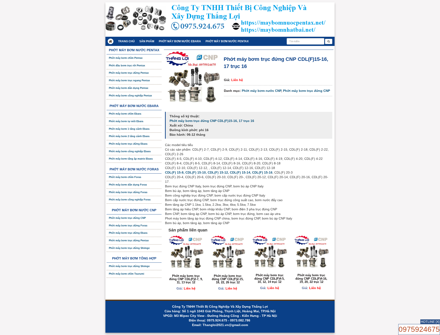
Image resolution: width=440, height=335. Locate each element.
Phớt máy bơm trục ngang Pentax (129, 80)
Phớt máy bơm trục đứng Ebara (128, 143)
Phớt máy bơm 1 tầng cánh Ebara (129, 128)
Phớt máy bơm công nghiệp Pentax (130, 95)
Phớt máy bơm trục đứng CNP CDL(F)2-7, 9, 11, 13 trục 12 (186, 279)
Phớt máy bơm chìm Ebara (125, 113)
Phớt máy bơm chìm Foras (125, 177)
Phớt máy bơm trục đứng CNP (306, 91)
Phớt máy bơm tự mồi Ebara (126, 121)
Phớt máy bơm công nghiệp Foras (130, 199)
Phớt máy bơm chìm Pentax (126, 57)
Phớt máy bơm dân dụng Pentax (128, 88)
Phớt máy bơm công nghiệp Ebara (130, 151)
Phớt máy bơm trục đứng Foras (128, 192)
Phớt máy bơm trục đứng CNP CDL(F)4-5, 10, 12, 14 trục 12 (269, 278)
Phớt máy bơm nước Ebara (180, 41)
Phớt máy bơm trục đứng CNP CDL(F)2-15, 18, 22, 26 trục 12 (228, 279)
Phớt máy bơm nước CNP (261, 91)
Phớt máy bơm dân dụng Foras (128, 184)
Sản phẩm (146, 41)
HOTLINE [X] (430, 322)
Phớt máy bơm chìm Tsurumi (126, 273)
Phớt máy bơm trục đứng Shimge (129, 248)
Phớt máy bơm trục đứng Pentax (129, 72)
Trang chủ (126, 41)
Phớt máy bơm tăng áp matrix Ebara (131, 158)
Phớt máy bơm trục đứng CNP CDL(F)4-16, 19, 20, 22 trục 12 (311, 278)
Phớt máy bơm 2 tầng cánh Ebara (129, 136)
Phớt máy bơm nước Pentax (227, 41)
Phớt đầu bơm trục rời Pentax (127, 65)
